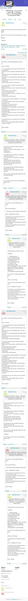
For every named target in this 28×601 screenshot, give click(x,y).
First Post (4, 19)
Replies (10, 19)
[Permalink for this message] (26, 24)
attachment (10, 188)
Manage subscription (7, 573)
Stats (15, 19)
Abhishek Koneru (10, 23)
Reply (3, 49)
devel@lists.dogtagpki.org (6, 571)
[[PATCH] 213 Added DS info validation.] (1, 10)
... (2, 63)
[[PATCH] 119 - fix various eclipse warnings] (26, 10)
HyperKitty (13, 599)
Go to (19, 19)
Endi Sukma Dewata (10, 54)
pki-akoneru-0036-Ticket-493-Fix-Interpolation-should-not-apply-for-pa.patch (13, 46)
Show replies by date (22, 52)
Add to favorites (6, 579)
